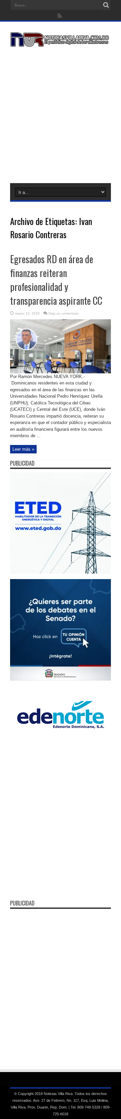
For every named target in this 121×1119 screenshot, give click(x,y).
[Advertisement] (60, 114)
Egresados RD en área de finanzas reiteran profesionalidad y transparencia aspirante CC (56, 279)
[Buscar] (106, 5)
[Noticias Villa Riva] (60, 42)
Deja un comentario (63, 313)
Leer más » (23, 449)
